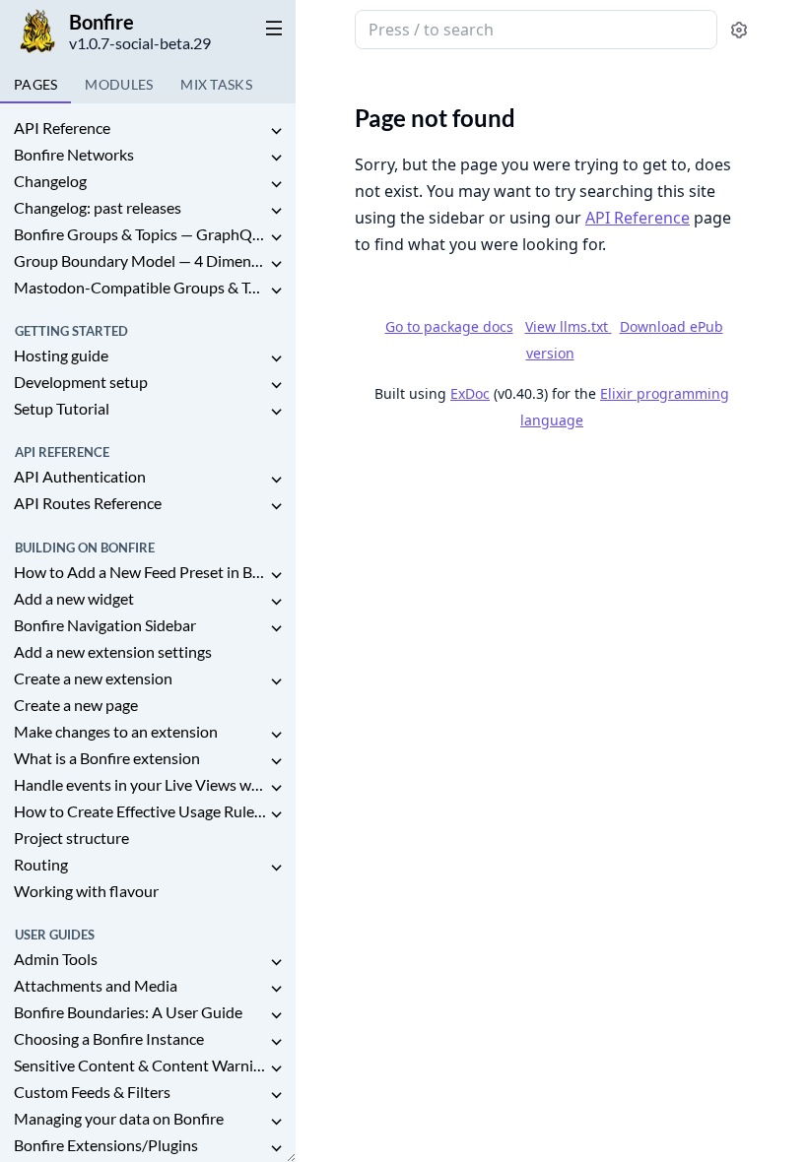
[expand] (276, 131)
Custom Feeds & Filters (92, 1091)
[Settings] (739, 30)
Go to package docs (449, 327)
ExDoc (470, 393)
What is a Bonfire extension (107, 757)
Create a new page (76, 704)
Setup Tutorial (61, 408)
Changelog (50, 180)
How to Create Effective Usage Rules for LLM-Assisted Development (140, 811)
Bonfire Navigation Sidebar (105, 624)
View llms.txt (568, 326)
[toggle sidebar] (270, 27)
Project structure (71, 837)
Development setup (81, 381)
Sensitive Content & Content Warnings (140, 1065)
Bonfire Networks (74, 154)
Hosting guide (61, 355)
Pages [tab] (35, 84)
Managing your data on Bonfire (119, 1118)
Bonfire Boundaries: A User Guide (128, 1011)
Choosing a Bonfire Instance (109, 1038)
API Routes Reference (88, 502)
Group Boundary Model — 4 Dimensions (140, 260)
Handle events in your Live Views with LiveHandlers (140, 784)
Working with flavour (86, 890)
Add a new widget (74, 598)
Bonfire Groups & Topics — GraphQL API (140, 234)
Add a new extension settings (113, 651)
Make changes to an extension (116, 731)
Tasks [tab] (216, 84)
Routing (41, 864)
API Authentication (80, 476)
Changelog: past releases (97, 207)
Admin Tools (56, 958)
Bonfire (101, 21)
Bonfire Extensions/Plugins (106, 1144)
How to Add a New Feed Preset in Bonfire (140, 571)
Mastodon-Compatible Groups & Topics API (140, 287)
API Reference (62, 127)
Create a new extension (93, 678)
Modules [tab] (119, 84)
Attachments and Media (95, 985)
